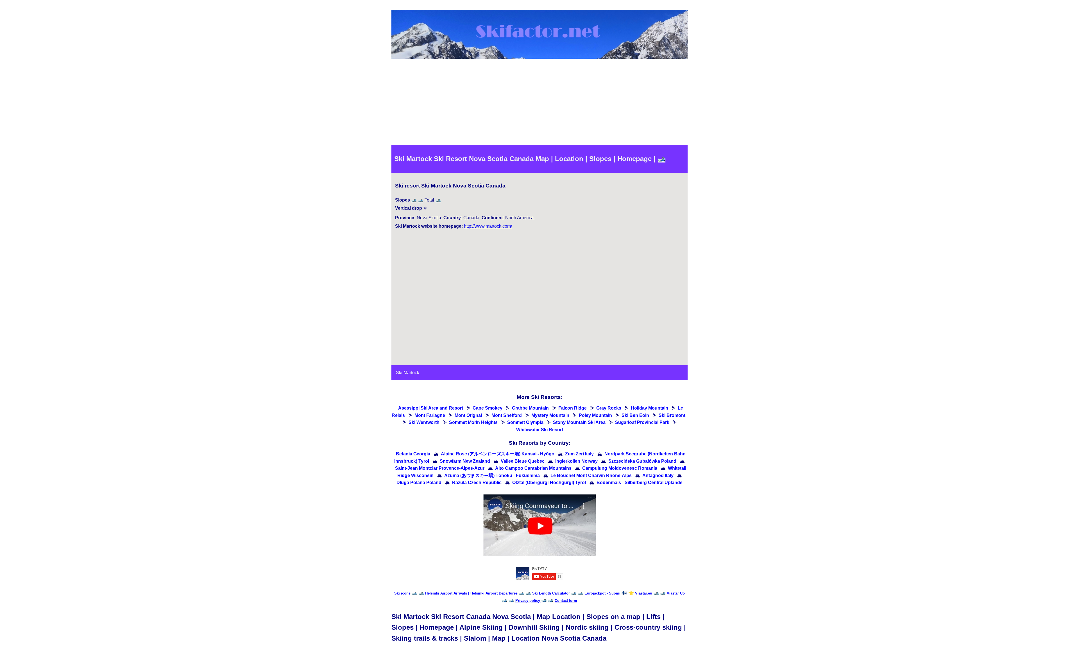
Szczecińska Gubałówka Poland (642, 461)
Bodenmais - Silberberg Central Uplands (640, 482)
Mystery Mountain (550, 415)
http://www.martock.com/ (488, 226)
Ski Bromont (672, 415)
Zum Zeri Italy (579, 453)
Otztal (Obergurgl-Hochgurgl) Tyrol (549, 482)
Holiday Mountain (649, 408)
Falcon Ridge (572, 408)
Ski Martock (407, 372)
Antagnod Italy (658, 475)
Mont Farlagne (429, 415)
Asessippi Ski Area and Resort (430, 408)
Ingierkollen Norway (576, 461)
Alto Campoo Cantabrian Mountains (533, 468)
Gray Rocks (608, 408)
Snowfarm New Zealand (465, 461)
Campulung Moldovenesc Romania (619, 468)
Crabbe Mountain (530, 408)
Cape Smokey (487, 408)
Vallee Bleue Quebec (523, 461)
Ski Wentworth (424, 422)
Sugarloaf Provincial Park (642, 422)
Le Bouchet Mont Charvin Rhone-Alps (591, 475)
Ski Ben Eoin (635, 415)
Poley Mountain (595, 415)
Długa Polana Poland (418, 482)
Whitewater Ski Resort (539, 429)
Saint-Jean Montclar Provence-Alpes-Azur (439, 468)
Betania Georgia (413, 453)
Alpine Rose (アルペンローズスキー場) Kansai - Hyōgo (497, 453)
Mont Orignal (468, 415)
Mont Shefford (506, 415)
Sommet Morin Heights (473, 422)
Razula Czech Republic (477, 482)
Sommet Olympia (525, 422)
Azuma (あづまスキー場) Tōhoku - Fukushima (492, 475)
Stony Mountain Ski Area (579, 422)
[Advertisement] (539, 103)
